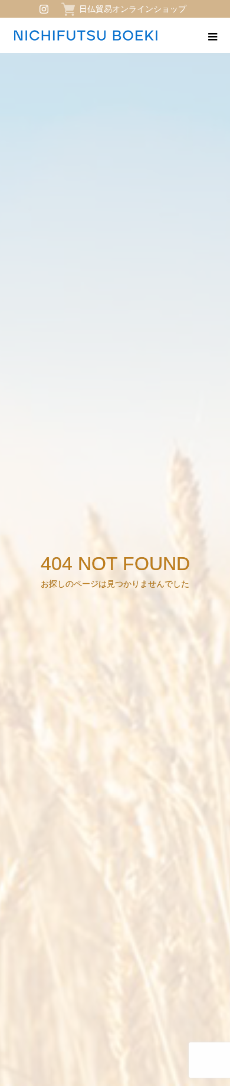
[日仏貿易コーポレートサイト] (85, 35)
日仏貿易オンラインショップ (132, 9)
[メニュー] (212, 35)
